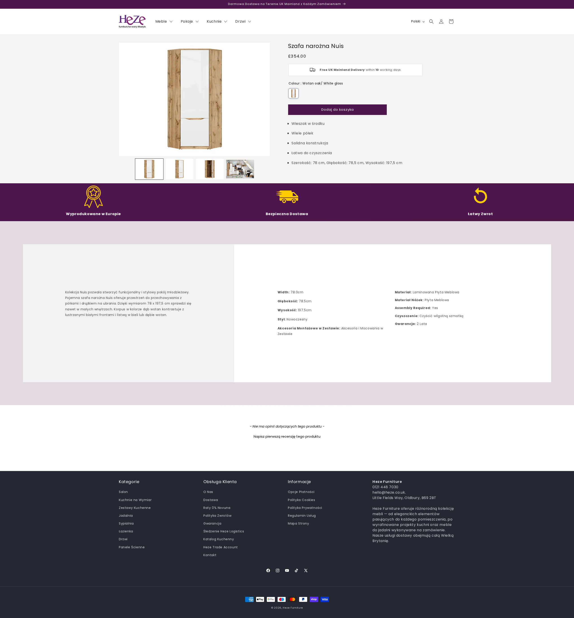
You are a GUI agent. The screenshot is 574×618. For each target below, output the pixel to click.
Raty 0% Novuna (216, 508)
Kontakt (209, 555)
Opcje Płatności (301, 492)
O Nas (208, 492)
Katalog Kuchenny (218, 539)
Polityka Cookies (301, 500)
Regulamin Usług (302, 515)
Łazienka (126, 531)
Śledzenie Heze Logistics (223, 531)
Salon (123, 492)
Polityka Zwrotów (217, 515)
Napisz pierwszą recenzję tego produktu (287, 436)
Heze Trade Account (220, 547)
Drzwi (123, 539)
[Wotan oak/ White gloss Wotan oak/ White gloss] (293, 93)
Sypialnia (126, 523)
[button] (431, 21)
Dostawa (210, 500)
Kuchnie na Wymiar (135, 500)
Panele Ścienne (132, 547)
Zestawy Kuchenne (135, 508)
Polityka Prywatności (305, 508)
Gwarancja (212, 523)
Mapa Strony (298, 523)
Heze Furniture (293, 607)
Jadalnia (126, 515)
